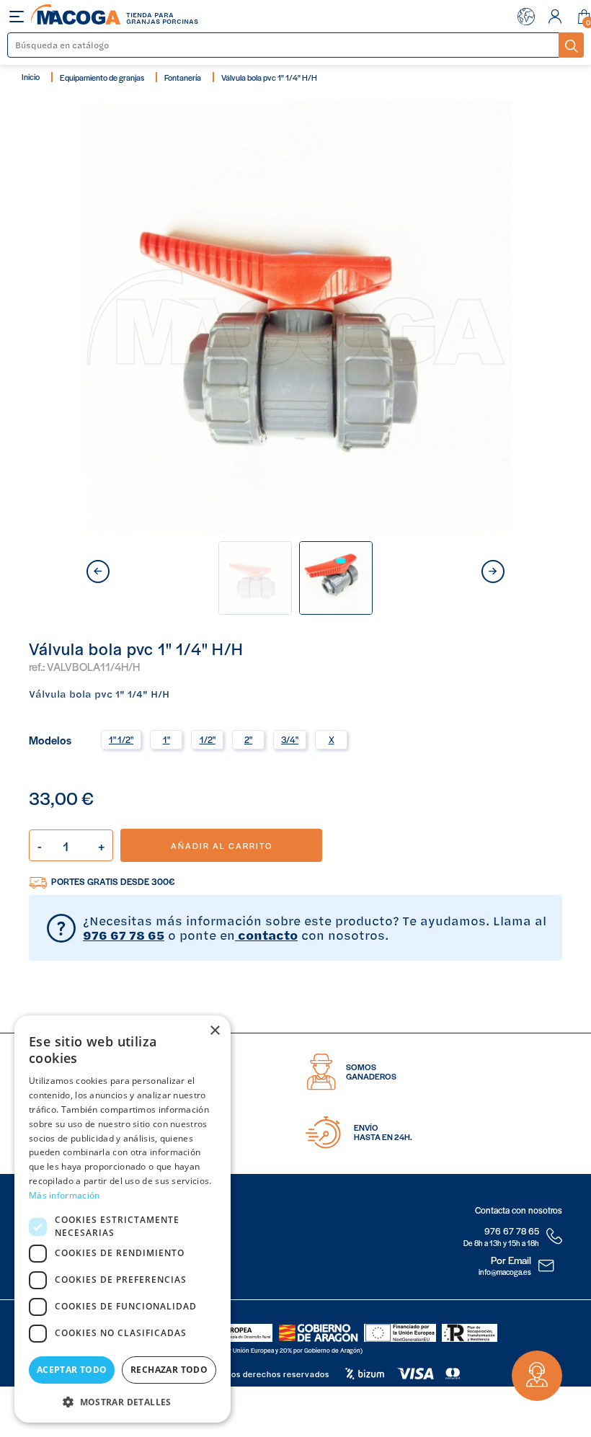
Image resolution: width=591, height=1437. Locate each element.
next (493, 571)
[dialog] (122, 1219)
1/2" (207, 739)
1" (166, 739)
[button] (122, 1400)
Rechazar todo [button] (169, 1369)
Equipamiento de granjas (102, 77)
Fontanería (182, 77)
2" (248, 739)
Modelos (50, 739)
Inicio (31, 76)
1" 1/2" (121, 739)
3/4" (289, 739)
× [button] (214, 1031)
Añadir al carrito (221, 845)
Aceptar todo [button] (72, 1369)
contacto (266, 934)
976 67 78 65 (123, 934)
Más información (64, 1195)
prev (98, 571)
